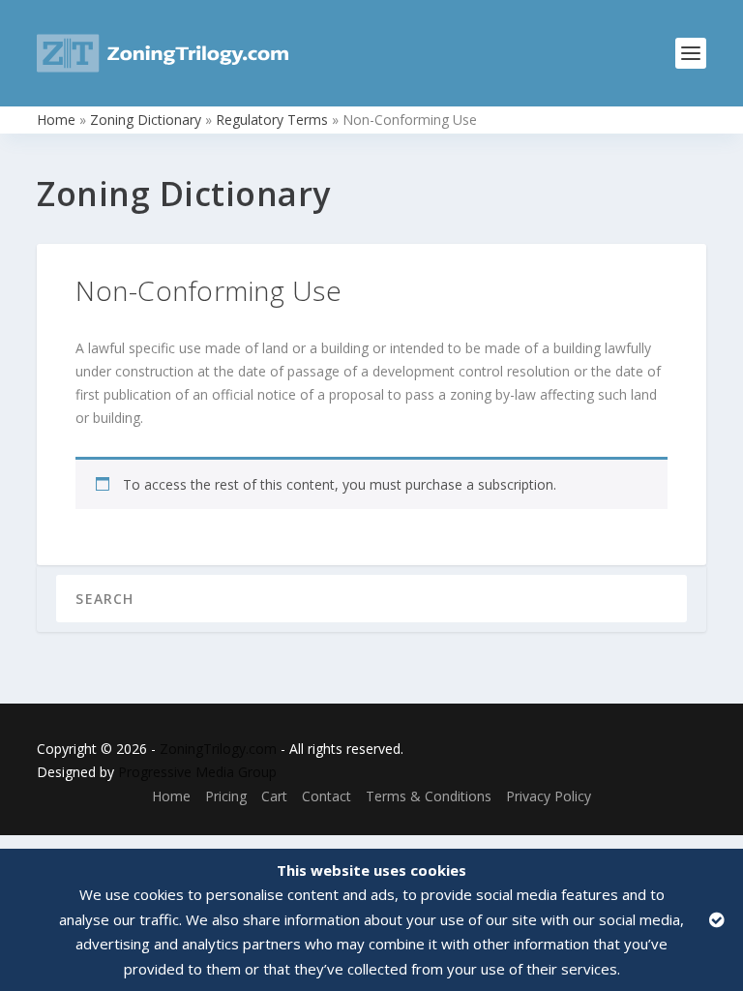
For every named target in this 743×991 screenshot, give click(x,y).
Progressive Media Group (197, 772)
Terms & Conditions (428, 796)
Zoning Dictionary (145, 119)
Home (56, 119)
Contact (326, 796)
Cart (274, 796)
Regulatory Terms (272, 119)
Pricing (226, 796)
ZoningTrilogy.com (218, 748)
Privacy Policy (548, 796)
